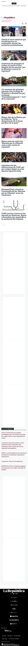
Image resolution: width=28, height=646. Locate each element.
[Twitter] (15, 594)
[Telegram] (14, 594)
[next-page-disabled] (5, 225)
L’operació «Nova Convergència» (12, 461)
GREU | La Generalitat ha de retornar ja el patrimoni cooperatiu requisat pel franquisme (14, 455)
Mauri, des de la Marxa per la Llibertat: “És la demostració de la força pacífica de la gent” (13, 120)
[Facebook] (10, 594)
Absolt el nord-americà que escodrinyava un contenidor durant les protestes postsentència (13, 42)
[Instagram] (12, 594)
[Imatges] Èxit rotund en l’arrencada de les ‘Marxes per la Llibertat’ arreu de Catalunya (13, 192)
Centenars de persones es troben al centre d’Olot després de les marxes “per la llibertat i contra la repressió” (13, 67)
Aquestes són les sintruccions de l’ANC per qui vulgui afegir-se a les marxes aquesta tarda (12, 168)
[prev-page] (2, 225)
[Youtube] (17, 594)
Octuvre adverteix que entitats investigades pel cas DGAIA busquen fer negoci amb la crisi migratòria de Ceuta (13, 435)
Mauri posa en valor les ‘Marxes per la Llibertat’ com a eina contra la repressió (12, 144)
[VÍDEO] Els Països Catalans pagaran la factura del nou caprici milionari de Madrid (13, 468)
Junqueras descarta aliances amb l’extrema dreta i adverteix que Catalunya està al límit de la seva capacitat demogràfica (12, 445)
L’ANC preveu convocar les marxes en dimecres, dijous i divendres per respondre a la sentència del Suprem (13, 216)
